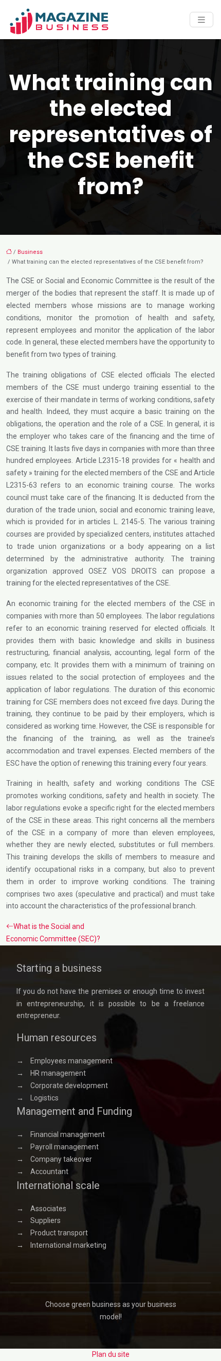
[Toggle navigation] (201, 20)
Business (30, 252)
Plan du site (111, 1354)
